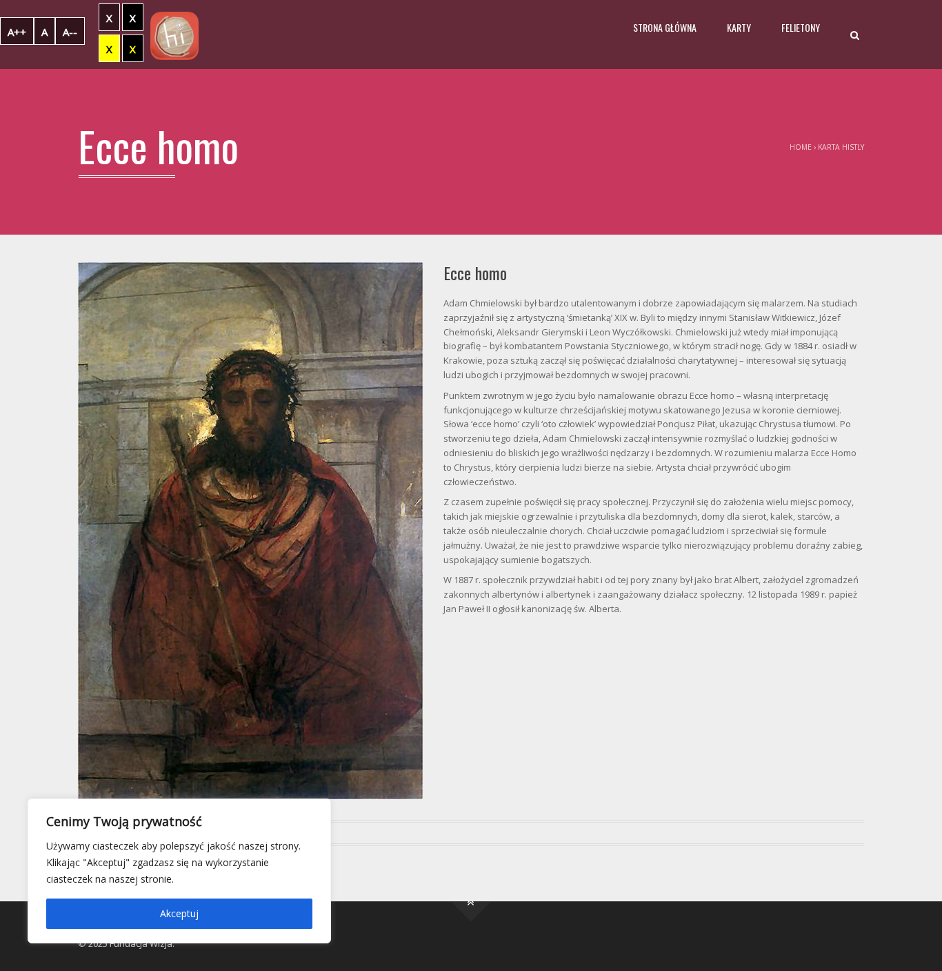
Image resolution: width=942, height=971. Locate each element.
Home (801, 147)
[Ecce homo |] (174, 34)
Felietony (800, 27)
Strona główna (665, 27)
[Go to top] (471, 901)
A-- (70, 32)
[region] (179, 870)
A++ (17, 32)
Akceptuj (179, 913)
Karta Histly (841, 147)
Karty (739, 27)
